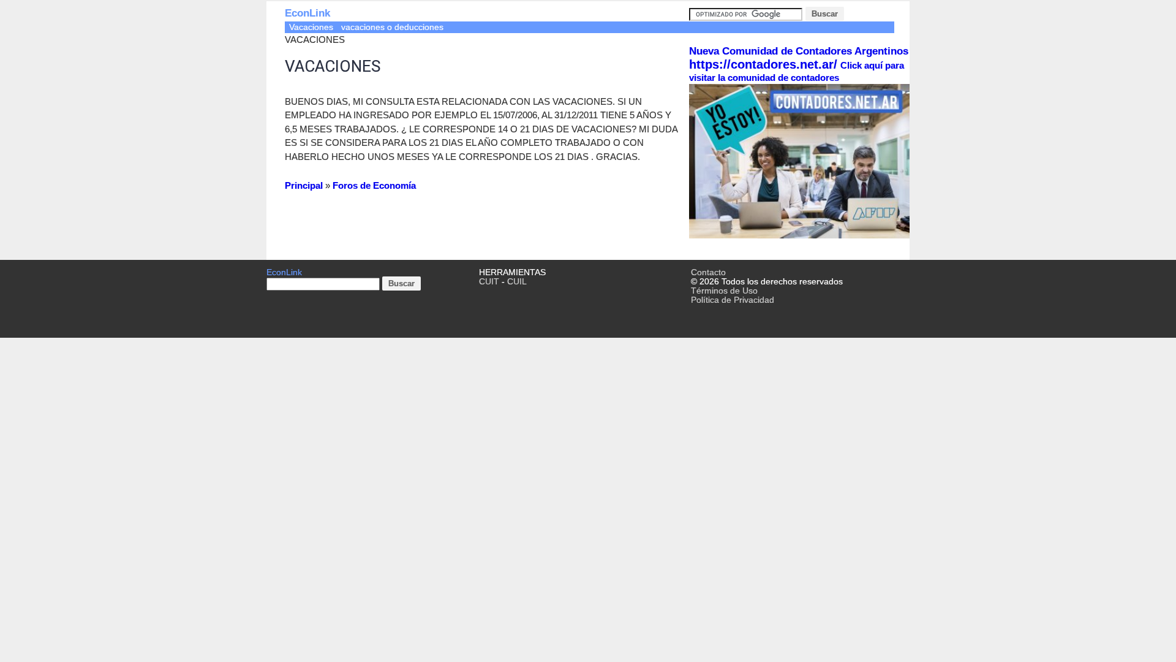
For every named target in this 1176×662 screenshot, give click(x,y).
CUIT (489, 281)
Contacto (708, 272)
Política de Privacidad (732, 300)
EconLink (307, 13)
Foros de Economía (374, 185)
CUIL (517, 281)
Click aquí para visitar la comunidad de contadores (796, 71)
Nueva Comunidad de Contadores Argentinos (798, 51)
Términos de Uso (724, 290)
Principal (304, 185)
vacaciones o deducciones (392, 27)
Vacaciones (311, 27)
